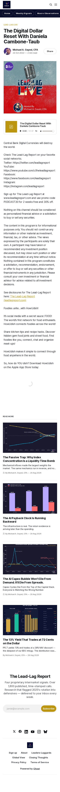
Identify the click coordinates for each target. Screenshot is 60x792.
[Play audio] (21, 131)
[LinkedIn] (26, 731)
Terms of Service (39, 762)
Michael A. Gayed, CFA (25, 49)
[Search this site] (50, 4)
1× (36, 131)
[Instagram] (39, 731)
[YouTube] (32, 731)
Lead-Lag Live (10, 25)
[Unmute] (40, 131)
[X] (14, 731)
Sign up (13, 752)
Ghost (36, 768)
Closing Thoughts (38, 757)
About (24, 752)
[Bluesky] (45, 731)
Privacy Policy (18, 762)
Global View (18, 757)
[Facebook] (20, 731)
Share (50, 51)
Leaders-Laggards (41, 752)
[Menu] (55, 4)
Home (7, 13)
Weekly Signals (24, 13)
